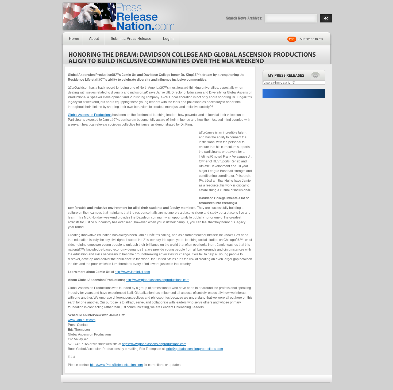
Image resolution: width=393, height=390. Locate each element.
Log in (168, 38)
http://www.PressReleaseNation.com (116, 365)
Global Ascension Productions (89, 115)
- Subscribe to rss (310, 39)
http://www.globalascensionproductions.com (157, 280)
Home (74, 38)
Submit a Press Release (131, 38)
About (94, 38)
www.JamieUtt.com (81, 320)
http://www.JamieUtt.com (132, 272)
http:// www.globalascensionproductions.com (154, 344)
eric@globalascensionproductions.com (194, 349)
